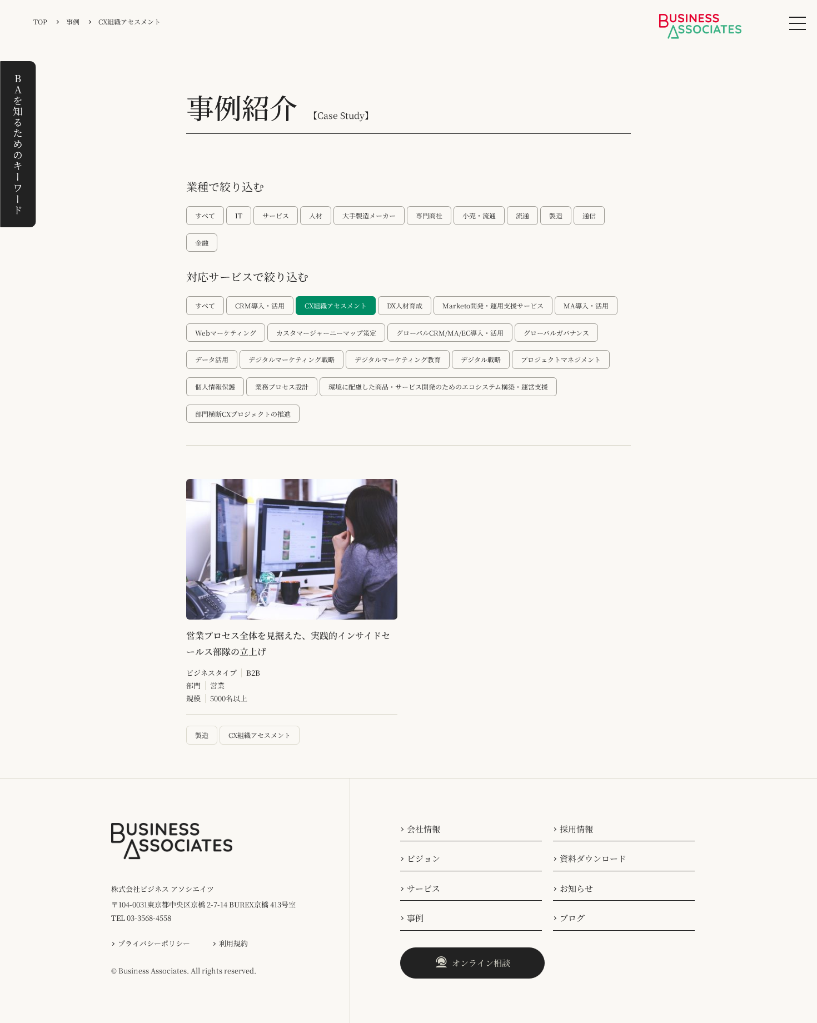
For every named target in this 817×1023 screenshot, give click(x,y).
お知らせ (576, 888)
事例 (415, 918)
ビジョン (423, 858)
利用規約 (233, 943)
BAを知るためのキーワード (18, 144)
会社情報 (423, 829)
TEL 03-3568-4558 (141, 917)
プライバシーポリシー (154, 943)
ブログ (572, 918)
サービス (423, 888)
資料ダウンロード (593, 858)
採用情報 (576, 829)
